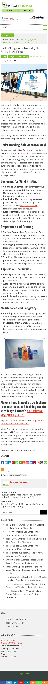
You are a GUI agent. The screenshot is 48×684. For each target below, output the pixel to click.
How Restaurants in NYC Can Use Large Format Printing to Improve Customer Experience (24, 594)
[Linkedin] (9, 461)
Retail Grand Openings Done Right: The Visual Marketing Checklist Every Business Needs (25, 569)
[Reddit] (23, 461)
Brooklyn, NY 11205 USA (11, 643)
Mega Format (37, 56)
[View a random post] (3, 27)
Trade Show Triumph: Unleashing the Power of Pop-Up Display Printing (22, 505)
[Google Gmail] (38, 461)
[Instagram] (27, 461)
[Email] (20, 461)
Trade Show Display (15, 622)
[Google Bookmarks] (34, 461)
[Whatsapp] (16, 461)
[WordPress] (41, 461)
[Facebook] (2, 461)
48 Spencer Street (8, 640)
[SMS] (45, 461)
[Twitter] (6, 461)
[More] (2, 468)
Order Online (12, 626)
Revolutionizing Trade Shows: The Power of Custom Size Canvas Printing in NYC (21, 496)
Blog (14, 39)
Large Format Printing (18, 56)
